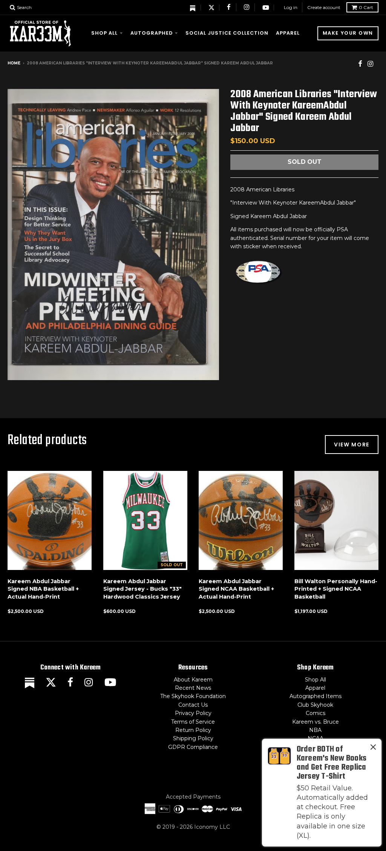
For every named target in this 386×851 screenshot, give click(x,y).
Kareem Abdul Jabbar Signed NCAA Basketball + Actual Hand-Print (236, 589)
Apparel (288, 33)
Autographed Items (316, 696)
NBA (315, 730)
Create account (323, 7)
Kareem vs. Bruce (315, 721)
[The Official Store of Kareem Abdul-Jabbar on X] (211, 8)
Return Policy (193, 730)
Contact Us (193, 704)
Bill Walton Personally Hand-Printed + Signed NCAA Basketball (335, 589)
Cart (366, 7)
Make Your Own (348, 33)
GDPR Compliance (193, 747)
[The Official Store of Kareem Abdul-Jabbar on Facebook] (229, 7)
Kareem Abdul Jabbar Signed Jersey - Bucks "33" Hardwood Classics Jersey (142, 589)
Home (14, 63)
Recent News (193, 687)
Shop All (104, 33)
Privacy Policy (193, 713)
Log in (290, 7)
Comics (315, 713)
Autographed (151, 33)
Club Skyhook (315, 704)
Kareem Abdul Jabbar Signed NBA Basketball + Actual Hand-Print (43, 589)
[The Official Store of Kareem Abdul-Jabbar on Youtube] (265, 8)
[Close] (373, 748)
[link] (321, 792)
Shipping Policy (193, 738)
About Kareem (193, 679)
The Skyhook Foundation (193, 696)
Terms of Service (193, 721)
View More (351, 444)
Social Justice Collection (226, 33)
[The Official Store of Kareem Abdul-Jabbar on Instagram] (247, 7)
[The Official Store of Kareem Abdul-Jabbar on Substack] (193, 8)
